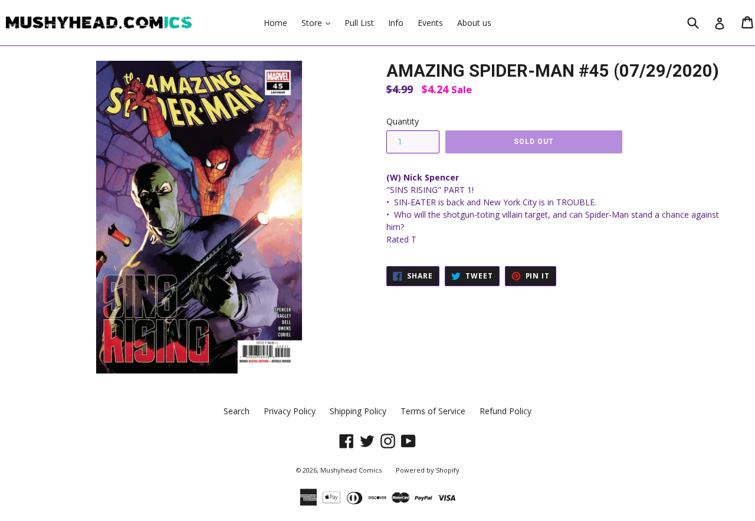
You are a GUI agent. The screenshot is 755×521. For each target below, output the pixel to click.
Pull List (359, 22)
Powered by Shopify (427, 470)
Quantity (402, 121)
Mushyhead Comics (351, 470)
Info (395, 22)
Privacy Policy (290, 411)
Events (430, 22)
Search (237, 411)
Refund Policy (505, 411)
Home (275, 22)
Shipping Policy (358, 411)
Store (318, 22)
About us (474, 22)
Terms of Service (433, 411)
